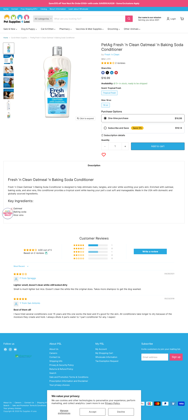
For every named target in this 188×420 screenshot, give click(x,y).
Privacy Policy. (112, 403)
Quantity (105, 140)
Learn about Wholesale (78, 9)
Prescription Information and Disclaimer (68, 381)
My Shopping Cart (104, 353)
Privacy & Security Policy (61, 365)
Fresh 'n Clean (112, 54)
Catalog (43, 9)
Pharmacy (64, 29)
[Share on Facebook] (103, 72)
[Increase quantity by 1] (125, 146)
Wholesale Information (106, 357)
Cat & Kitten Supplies (19, 38)
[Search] (129, 19)
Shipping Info (55, 361)
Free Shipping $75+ (29, 9)
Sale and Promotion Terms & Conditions (68, 377)
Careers (53, 353)
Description (94, 165)
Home (6, 9)
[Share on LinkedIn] (111, 72)
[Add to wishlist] (103, 154)
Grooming (113, 29)
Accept (92, 411)
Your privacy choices (59, 385)
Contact (14, 9)
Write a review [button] (150, 251)
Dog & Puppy (28, 29)
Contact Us (54, 357)
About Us (53, 349)
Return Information (58, 9)
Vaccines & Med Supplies (89, 29)
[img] (20, 274)
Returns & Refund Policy (61, 369)
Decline (121, 411)
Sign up (176, 356)
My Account (101, 349)
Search (52, 373)
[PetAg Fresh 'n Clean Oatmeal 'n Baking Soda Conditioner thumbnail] (8, 116)
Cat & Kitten (47, 29)
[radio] (143, 118)
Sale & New (9, 29)
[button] (108, 63)
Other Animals (131, 29)
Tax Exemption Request (106, 361)
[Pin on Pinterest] (116, 72)
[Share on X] (107, 72)
